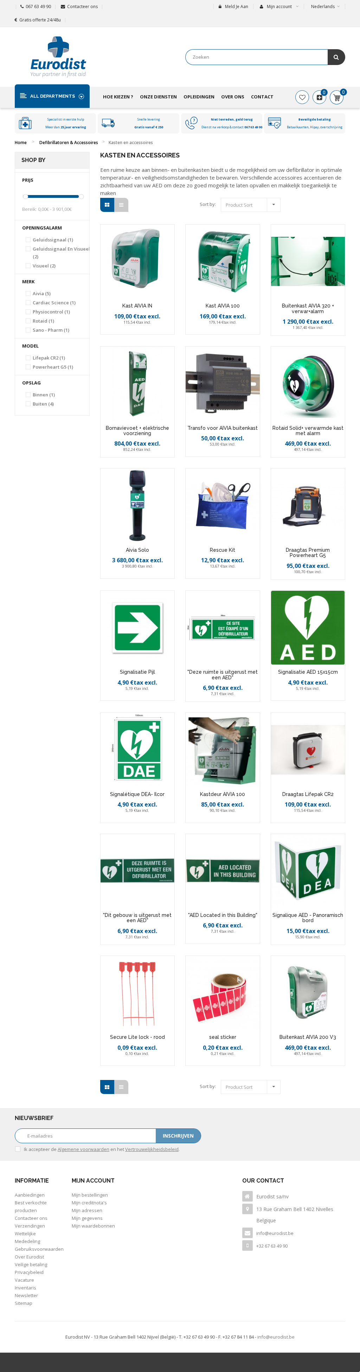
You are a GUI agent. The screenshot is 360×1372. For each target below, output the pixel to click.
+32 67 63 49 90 (272, 1246)
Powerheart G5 (53, 367)
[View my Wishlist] (302, 97)
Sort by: (208, 204)
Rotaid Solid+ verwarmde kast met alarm (307, 430)
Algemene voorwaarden (83, 1149)
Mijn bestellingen (90, 1195)
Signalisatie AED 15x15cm (308, 672)
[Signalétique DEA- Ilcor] (138, 750)
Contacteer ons (82, 6)
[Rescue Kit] (223, 505)
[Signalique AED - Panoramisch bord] (308, 871)
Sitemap (23, 1303)
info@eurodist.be (275, 1233)
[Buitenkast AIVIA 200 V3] (308, 993)
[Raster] (107, 205)
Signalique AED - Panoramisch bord (307, 917)
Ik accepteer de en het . (102, 1149)
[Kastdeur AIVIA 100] (223, 750)
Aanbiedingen (30, 1195)
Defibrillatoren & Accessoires (68, 142)
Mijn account (93, 1180)
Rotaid (43, 321)
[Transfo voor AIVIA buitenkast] (223, 384)
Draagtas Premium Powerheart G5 (308, 552)
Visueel (44, 266)
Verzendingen (30, 1226)
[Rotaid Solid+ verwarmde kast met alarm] (308, 384)
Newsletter (26, 1295)
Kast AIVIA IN (137, 306)
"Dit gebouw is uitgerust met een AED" (137, 917)
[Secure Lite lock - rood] (138, 993)
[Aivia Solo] (138, 505)
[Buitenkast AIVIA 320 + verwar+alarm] (308, 262)
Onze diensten (158, 96)
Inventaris (25, 1287)
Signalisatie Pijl (137, 672)
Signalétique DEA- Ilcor (137, 794)
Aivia (42, 293)
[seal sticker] (223, 993)
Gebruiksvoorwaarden (39, 1249)
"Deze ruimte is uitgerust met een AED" (222, 674)
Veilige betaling (31, 1264)
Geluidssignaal (53, 240)
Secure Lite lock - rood (137, 1037)
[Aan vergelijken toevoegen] (146, 331)
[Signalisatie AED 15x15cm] (308, 628)
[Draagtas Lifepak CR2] (308, 750)
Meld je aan (236, 6)
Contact (262, 96)
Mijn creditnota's (89, 1202)
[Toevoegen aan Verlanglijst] (130, 331)
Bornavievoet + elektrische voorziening (137, 430)
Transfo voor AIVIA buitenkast (222, 428)
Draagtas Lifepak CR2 (308, 794)
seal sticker (222, 1037)
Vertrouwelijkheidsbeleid (152, 1149)
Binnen (44, 394)
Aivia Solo (137, 550)
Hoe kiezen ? (118, 96)
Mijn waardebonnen (93, 1226)
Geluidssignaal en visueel (61, 253)
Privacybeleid (29, 1272)
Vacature (24, 1280)
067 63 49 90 (38, 6)
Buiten (43, 404)
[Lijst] (121, 205)
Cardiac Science (54, 302)
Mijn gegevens (87, 1218)
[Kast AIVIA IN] (138, 262)
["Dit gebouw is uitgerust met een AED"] (138, 871)
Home (21, 142)
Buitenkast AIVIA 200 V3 (307, 1037)
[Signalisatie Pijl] (138, 628)
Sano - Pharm (51, 330)
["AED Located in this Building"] (223, 871)
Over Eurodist (29, 1257)
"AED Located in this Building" (222, 915)
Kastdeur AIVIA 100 (222, 794)
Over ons (232, 96)
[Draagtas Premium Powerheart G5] (308, 505)
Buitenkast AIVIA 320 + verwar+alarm (308, 308)
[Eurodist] (58, 57)
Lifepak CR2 (49, 358)
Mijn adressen (87, 1210)
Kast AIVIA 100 (223, 306)
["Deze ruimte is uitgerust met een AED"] (223, 628)
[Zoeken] (336, 57)
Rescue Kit (222, 550)
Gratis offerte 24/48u (40, 20)
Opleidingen (199, 96)
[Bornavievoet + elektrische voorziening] (138, 384)
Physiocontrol (51, 312)
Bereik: (29, 209)
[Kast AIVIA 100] (223, 262)
